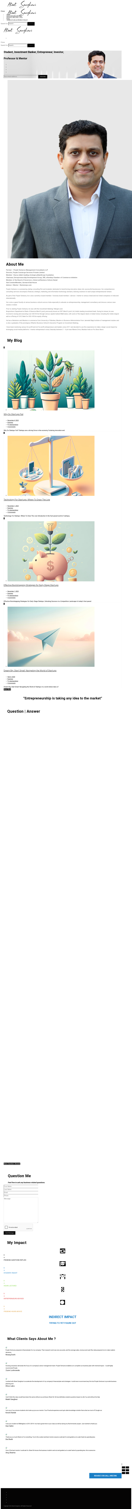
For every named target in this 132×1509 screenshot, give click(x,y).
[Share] (127, 1467)
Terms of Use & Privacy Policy (17, 20)
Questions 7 (11, 783)
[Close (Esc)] (123, 1467)
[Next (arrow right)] (127, 1473)
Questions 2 (11, 1154)
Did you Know (9, 936)
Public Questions (11, 788)
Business (10, 422)
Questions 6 (11, 857)
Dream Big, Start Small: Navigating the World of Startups (30, 670)
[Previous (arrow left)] (123, 1473)
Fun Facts (8, 863)
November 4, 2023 (13, 420)
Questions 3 (11, 1079)
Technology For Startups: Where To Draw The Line (27, 499)
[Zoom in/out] (127, 1470)
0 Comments (11, 427)
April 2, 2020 (11, 677)
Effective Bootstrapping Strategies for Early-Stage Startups (31, 585)
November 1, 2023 (13, 506)
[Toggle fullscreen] (123, 1470)
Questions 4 (11, 931)
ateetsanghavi (13, 424)
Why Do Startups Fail (13, 414)
